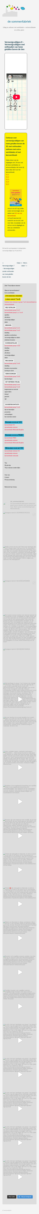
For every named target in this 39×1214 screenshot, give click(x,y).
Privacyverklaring (9, 479)
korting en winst (9, 370)
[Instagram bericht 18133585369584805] (19, 596)
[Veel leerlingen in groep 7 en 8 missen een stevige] (19, 699)
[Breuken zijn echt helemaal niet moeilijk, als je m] (19, 835)
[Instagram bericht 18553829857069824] (19, 665)
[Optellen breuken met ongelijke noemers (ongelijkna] (19, 1006)
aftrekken (7, 317)
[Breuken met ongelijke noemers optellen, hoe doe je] (19, 972)
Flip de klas (8, 465)
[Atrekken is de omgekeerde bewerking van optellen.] (19, 801)
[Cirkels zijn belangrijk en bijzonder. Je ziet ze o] (19, 869)
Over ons (7, 475)
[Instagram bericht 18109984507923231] (19, 528)
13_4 (7, 182)
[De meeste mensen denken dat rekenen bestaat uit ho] (19, 631)
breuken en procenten (11, 368)
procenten (7, 412)
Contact (7, 477)
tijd (5, 399)
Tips (6, 463)
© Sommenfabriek (6, 1210)
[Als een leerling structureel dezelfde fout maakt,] (19, 733)
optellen (7, 315)
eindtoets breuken (10, 340)
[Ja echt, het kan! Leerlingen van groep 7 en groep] (19, 1040)
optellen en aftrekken (11, 335)
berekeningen (8, 379)
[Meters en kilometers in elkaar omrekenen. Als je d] (19, 938)
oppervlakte (8, 392)
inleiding (7, 332)
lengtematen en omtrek (11, 389)
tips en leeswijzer (9, 409)
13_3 (7, 179)
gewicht (7, 396)
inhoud (6, 394)
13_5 (7, 184)
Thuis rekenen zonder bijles (12, 467)
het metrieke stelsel (10, 417)
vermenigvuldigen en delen (12, 337)
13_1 (7, 174)
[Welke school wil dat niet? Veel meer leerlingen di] (19, 562)
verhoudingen (8, 414)
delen (6, 322)
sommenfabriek (19, 21)
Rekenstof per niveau (11, 487)
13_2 (7, 177)
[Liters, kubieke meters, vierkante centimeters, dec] (19, 767)
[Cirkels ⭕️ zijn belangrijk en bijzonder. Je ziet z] (19, 904)
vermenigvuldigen (10, 319)
